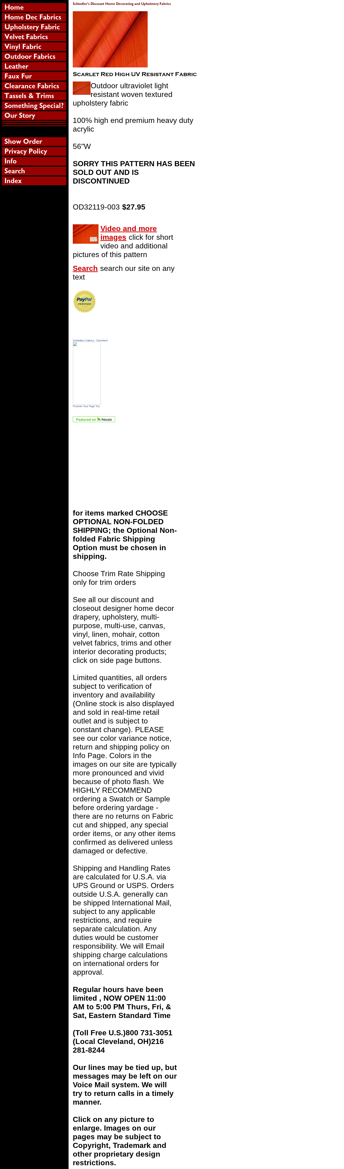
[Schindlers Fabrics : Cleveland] (87, 402)
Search (85, 268)
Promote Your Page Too (86, 406)
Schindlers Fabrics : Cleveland (90, 340)
